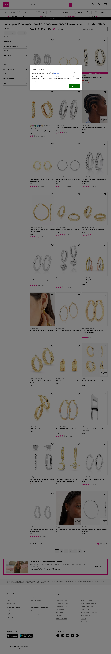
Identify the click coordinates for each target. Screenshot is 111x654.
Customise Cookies (36, 86)
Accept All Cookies (74, 86)
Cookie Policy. (56, 73)
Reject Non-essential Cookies (60, 86)
